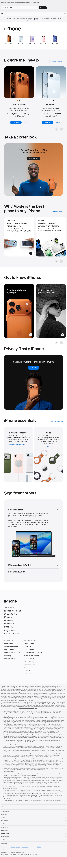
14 (52, 439)
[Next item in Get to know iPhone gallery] (61, 342)
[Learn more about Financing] (51, 236)
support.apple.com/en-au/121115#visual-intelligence (37, 784)
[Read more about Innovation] (19, 311)
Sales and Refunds (22, 854)
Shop (38, 20)
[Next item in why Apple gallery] (61, 261)
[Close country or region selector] (65, 2)
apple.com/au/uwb (57, 796)
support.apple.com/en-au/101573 (39, 793)
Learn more (55, 732)
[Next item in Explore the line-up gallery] (61, 129)
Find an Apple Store (15, 847)
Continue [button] (42, 8)
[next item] (60, 40)
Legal (29, 854)
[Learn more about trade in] (19, 236)
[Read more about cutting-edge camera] (51, 311)
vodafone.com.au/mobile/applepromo (28, 708)
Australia (3, 849)
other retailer (25, 847)
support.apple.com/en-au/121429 (51, 786)
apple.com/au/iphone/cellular (40, 769)
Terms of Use (13, 854)
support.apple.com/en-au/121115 (31, 775)
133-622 (39, 847)
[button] (19, 8)
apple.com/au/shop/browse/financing (46, 741)
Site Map (35, 854)
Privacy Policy (4, 854)
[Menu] (65, 14)
